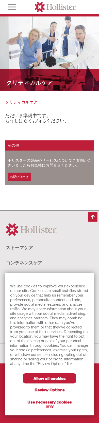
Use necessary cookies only (49, 403)
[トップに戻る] (92, 217)
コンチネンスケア (24, 262)
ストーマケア (19, 247)
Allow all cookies (50, 378)
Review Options (50, 389)
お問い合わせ (19, 177)
